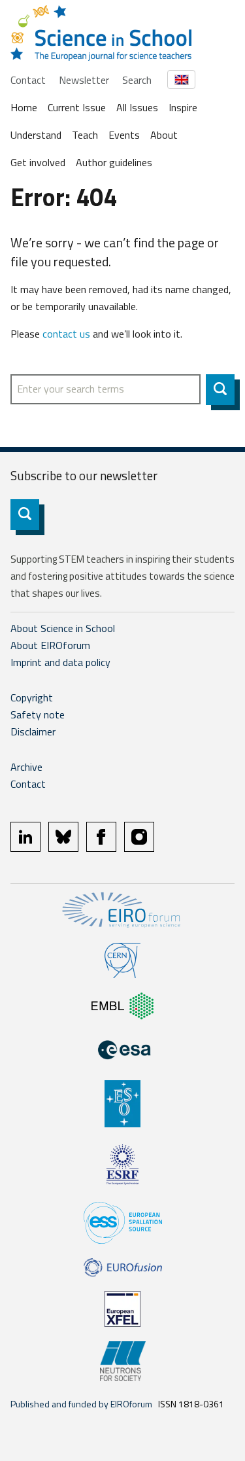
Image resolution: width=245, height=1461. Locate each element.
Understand (35, 135)
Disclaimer (33, 731)
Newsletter (84, 80)
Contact (28, 80)
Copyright (31, 697)
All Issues (137, 107)
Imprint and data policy (60, 662)
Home (23, 107)
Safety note (37, 714)
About (164, 135)
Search (137, 80)
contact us (66, 334)
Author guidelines (114, 162)
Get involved (37, 162)
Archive (26, 767)
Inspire (183, 107)
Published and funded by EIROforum (81, 1404)
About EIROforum (50, 645)
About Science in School (62, 628)
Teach (85, 135)
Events (124, 135)
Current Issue (77, 107)
